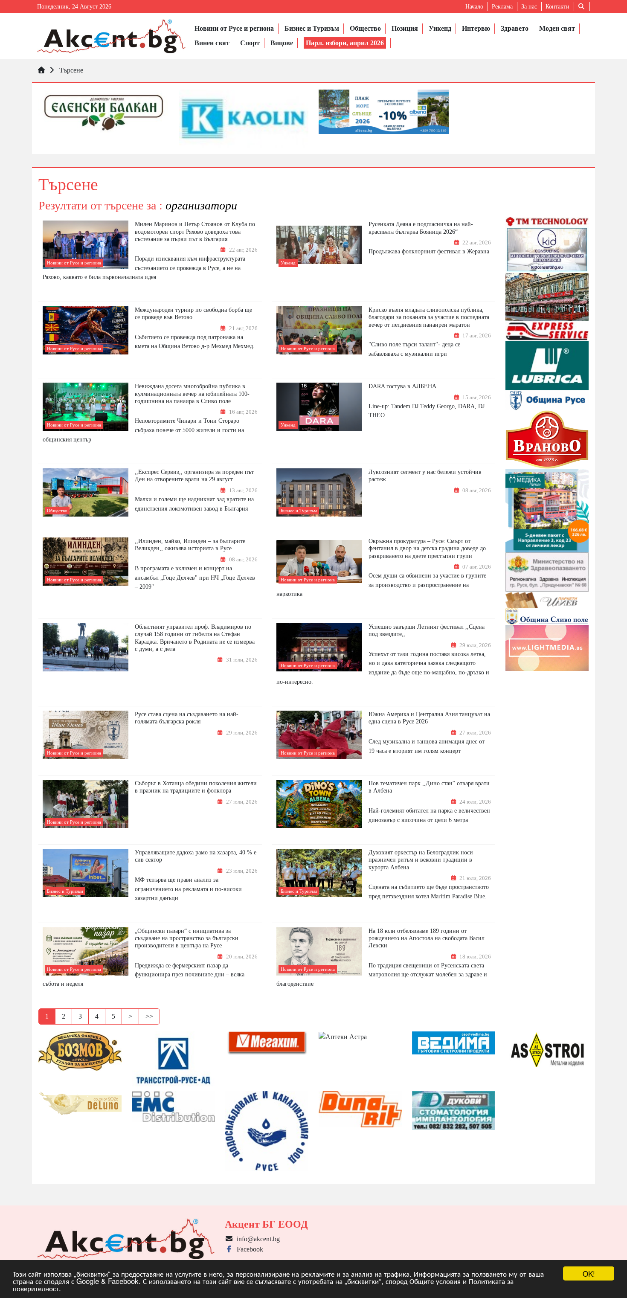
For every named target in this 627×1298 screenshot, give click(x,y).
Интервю (476, 28)
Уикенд (440, 28)
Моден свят (557, 28)
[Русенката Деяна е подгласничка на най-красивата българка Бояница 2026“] (319, 245)
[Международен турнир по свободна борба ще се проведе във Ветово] (85, 330)
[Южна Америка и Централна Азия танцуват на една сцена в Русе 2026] (319, 735)
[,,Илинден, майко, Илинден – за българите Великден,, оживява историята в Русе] (85, 561)
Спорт (250, 42)
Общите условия (435, 1280)
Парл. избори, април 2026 (345, 42)
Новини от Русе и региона (234, 28)
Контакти (557, 6)
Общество (365, 28)
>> (149, 1016)
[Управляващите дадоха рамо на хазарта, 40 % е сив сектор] (85, 873)
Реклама (502, 6)
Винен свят (211, 42)
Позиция (405, 28)
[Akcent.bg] (111, 36)
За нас (529, 6)
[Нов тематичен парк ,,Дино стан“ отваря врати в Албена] (319, 804)
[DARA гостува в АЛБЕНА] (319, 406)
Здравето (514, 28)
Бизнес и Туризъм (311, 28)
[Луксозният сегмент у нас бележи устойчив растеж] (319, 492)
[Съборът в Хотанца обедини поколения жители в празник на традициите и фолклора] (85, 804)
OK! (589, 1273)
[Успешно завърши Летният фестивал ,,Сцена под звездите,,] (319, 647)
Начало (474, 6)
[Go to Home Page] (41, 70)
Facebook (248, 1249)
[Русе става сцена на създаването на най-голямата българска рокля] (85, 735)
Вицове (281, 42)
